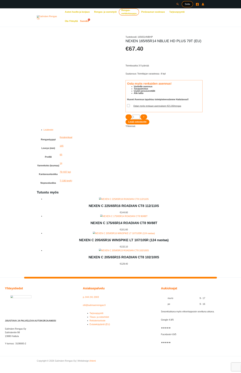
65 (61, 155)
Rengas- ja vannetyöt (105, 12)
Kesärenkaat (66, 137)
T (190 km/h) (66, 181)
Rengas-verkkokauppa (129, 12)
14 (61, 163)
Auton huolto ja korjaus (77, 12)
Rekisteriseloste (97, 320)
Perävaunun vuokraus (153, 12)
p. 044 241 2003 (91, 297)
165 (61, 146)
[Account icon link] (203, 4)
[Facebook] (197, 4)
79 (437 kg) (65, 172)
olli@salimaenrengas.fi (94, 305)
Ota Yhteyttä (71, 21)
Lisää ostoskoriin (137, 122)
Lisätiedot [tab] (48, 130)
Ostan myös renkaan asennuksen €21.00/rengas (157, 106)
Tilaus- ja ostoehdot (99, 317)
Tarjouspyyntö (177, 12)
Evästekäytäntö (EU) (100, 324)
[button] (177, 4)
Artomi (92, 361)
